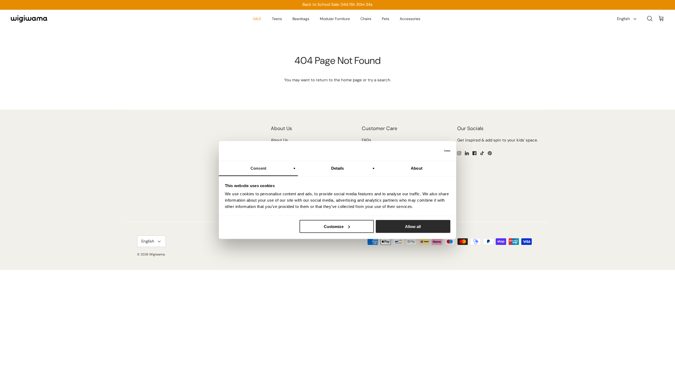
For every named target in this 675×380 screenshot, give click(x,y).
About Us (279, 140)
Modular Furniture (335, 18)
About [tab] (416, 168)
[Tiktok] (482, 153)
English (623, 18)
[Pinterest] (490, 153)
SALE (257, 18)
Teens (277, 18)
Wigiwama (157, 254)
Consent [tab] (258, 168)
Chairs (365, 18)
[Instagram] (459, 153)
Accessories (410, 18)
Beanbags (300, 18)
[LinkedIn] (467, 153)
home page (351, 80)
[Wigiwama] (29, 19)
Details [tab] (337, 168)
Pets (385, 18)
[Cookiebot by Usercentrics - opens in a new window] (427, 151)
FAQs (366, 140)
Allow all (413, 226)
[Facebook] (474, 153)
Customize (334, 226)
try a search (379, 80)
